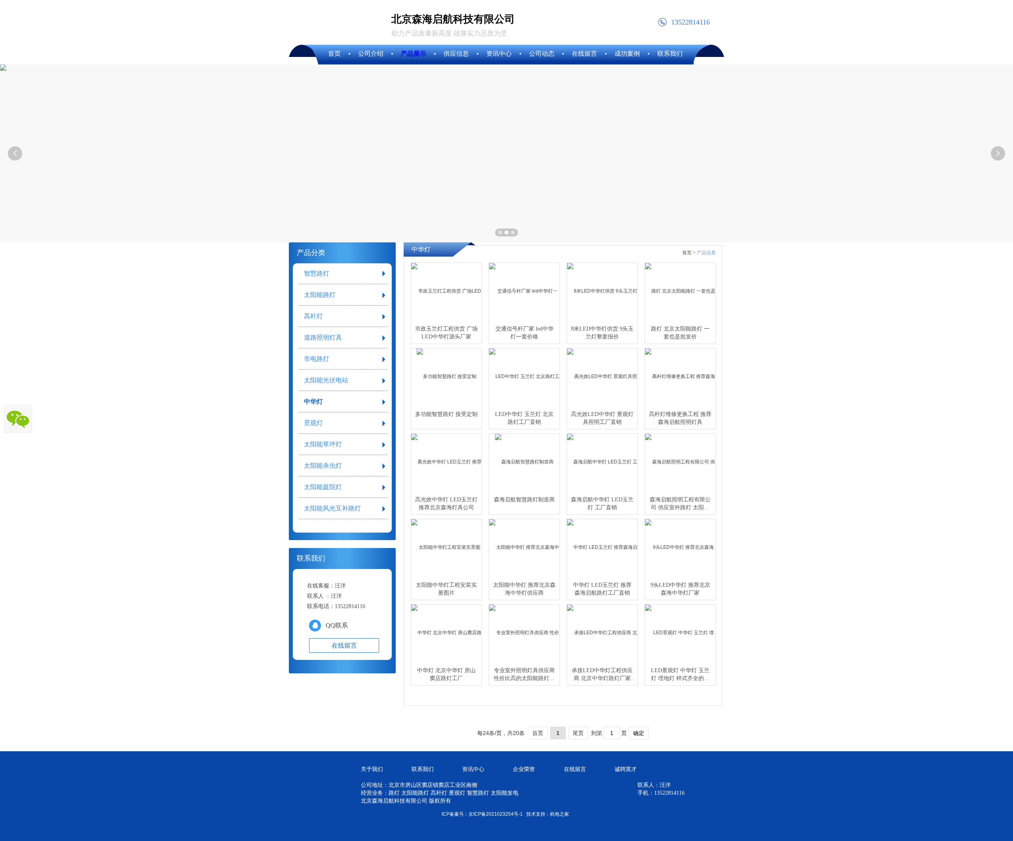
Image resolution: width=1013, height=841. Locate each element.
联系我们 (423, 769)
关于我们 (372, 769)
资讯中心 (473, 769)
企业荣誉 (524, 769)
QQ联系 (337, 625)
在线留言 (575, 769)
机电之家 (559, 814)
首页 (537, 733)
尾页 (578, 733)
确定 (638, 733)
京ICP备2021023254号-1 (496, 814)
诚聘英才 (626, 769)
